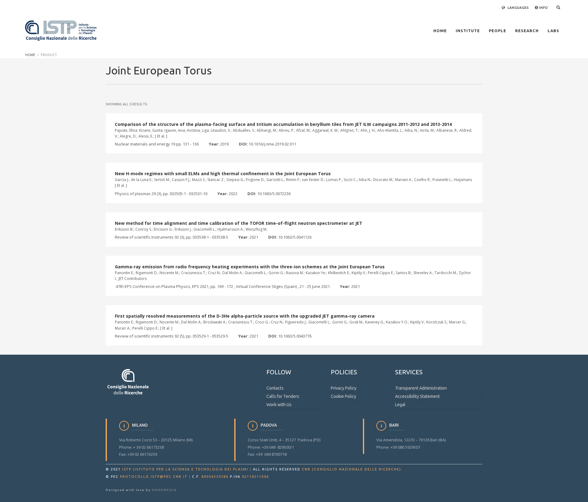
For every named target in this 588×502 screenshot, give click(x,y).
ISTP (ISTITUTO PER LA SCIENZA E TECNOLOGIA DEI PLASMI (185, 469)
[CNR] (128, 381)
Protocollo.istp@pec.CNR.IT (153, 476)
